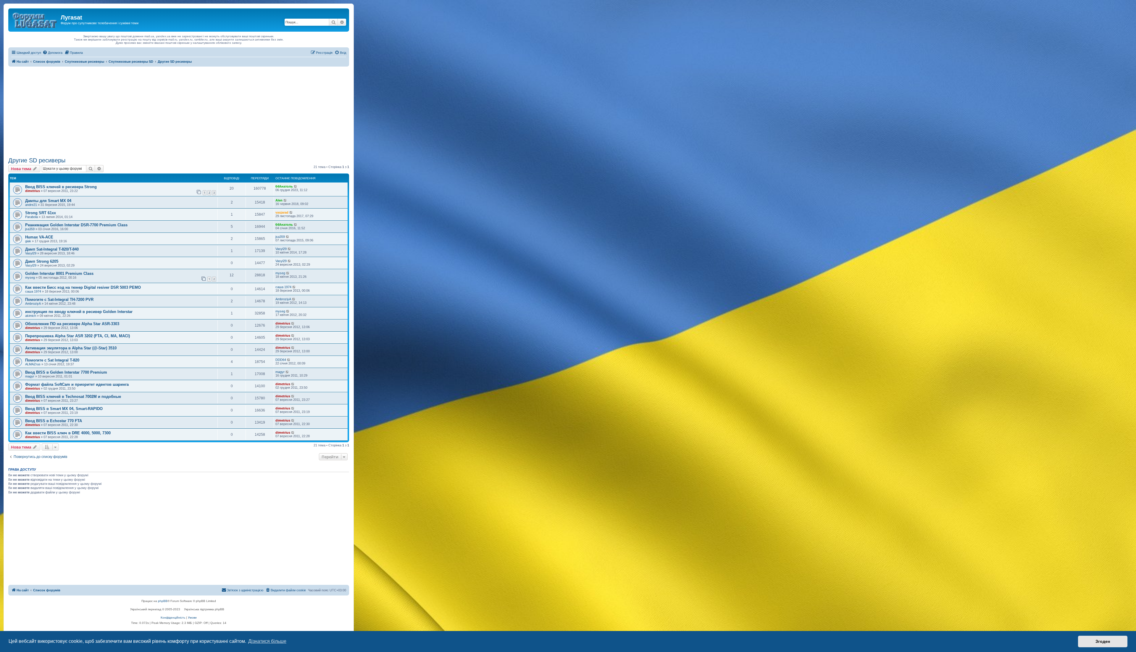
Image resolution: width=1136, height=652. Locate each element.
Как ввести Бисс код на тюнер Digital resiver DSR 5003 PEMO (83, 287)
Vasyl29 (30, 253)
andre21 (31, 204)
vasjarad (281, 212)
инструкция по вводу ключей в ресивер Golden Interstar (79, 311)
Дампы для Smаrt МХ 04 (48, 200)
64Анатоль (284, 186)
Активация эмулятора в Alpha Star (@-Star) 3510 (71, 348)
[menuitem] (52, 52)
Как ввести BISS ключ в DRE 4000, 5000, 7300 (68, 433)
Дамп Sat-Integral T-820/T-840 (52, 249)
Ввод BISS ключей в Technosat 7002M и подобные (73, 396)
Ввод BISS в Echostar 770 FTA (53, 421)
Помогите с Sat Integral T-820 (52, 360)
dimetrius (32, 191)
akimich (30, 315)
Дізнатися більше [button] (267, 641)
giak (28, 241)
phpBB (162, 601)
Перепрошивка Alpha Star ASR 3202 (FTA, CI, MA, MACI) (77, 336)
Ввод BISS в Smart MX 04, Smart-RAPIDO (64, 408)
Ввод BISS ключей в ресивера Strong (61, 187)
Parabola (31, 217)
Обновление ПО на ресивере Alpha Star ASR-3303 (72, 324)
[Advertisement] (178, 111)
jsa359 (30, 229)
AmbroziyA (33, 303)
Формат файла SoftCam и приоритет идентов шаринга (77, 384)
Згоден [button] (1102, 641)
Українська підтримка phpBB (204, 609)
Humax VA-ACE (39, 237)
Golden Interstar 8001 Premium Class (59, 273)
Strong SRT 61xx (40, 213)
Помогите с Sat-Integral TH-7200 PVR (59, 299)
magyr (29, 376)
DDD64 (280, 359)
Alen (279, 200)
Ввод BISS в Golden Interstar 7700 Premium (66, 372)
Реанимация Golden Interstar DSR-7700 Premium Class (76, 225)
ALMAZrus (33, 364)
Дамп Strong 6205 (41, 261)
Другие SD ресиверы (36, 160)
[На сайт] (35, 19)
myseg (30, 277)
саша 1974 (33, 291)
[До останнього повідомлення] (296, 186)
